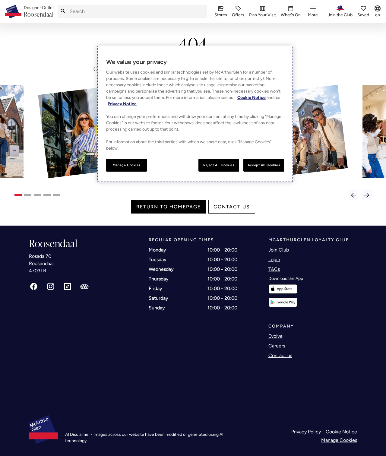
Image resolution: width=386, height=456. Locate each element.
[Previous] (353, 195)
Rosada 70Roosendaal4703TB (41, 263)
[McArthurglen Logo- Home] (13, 11)
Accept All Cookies (264, 165)
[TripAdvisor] (84, 286)
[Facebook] (34, 286)
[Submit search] (63, 11)
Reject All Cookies (218, 165)
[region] (195, 114)
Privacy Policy (306, 432)
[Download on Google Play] (282, 302)
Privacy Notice (122, 103)
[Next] (367, 195)
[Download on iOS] (282, 289)
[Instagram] (50, 286)
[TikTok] (67, 286)
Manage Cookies (339, 440)
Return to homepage (168, 207)
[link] (39, 11)
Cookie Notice (341, 432)
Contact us (232, 207)
